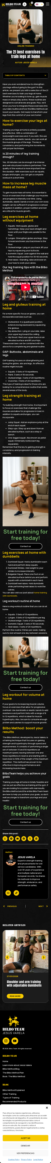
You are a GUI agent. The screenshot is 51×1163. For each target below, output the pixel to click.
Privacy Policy (26, 1159)
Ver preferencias (25, 1153)
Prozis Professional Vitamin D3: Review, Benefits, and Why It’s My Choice (24, 985)
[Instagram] (6, 1040)
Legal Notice (38, 1159)
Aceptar (25, 1138)
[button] (47, 1107)
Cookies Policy (14, 1159)
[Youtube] (14, 1040)
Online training (25, 46)
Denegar (25, 1145)
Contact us (25, 546)
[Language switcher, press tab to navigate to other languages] (39, 4)
